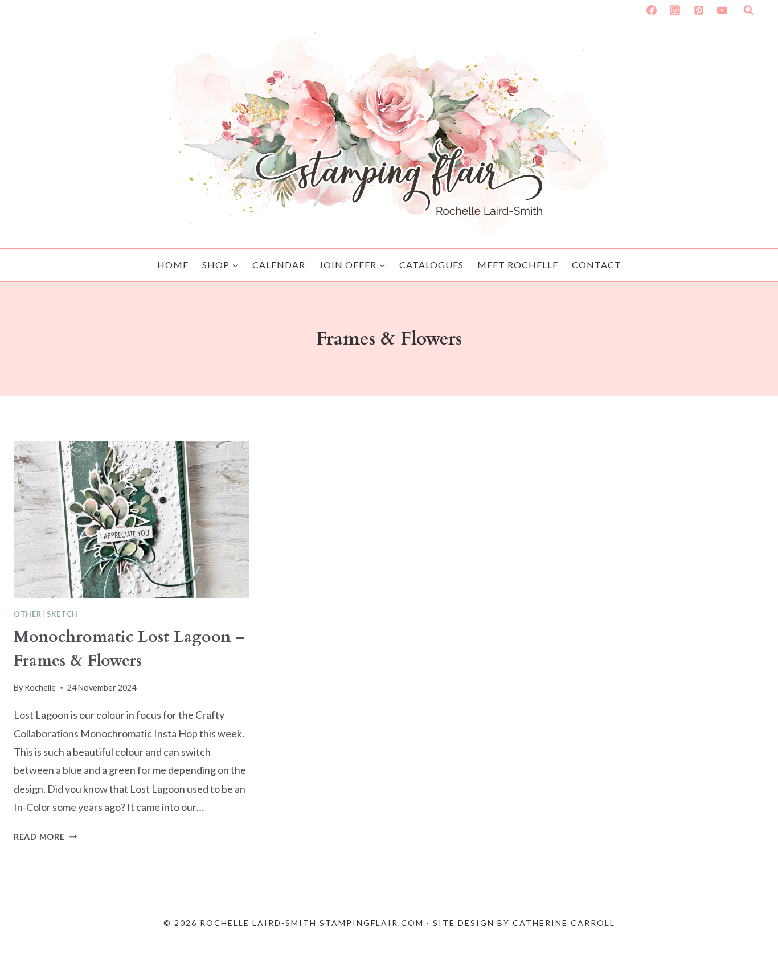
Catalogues (431, 264)
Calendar (278, 264)
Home (173, 264)
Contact (596, 264)
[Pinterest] (699, 10)
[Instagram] (675, 10)
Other (27, 614)
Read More (45, 837)
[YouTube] (722, 10)
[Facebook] (651, 10)
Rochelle (40, 687)
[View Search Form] (748, 10)
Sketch (62, 614)
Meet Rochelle (517, 264)
